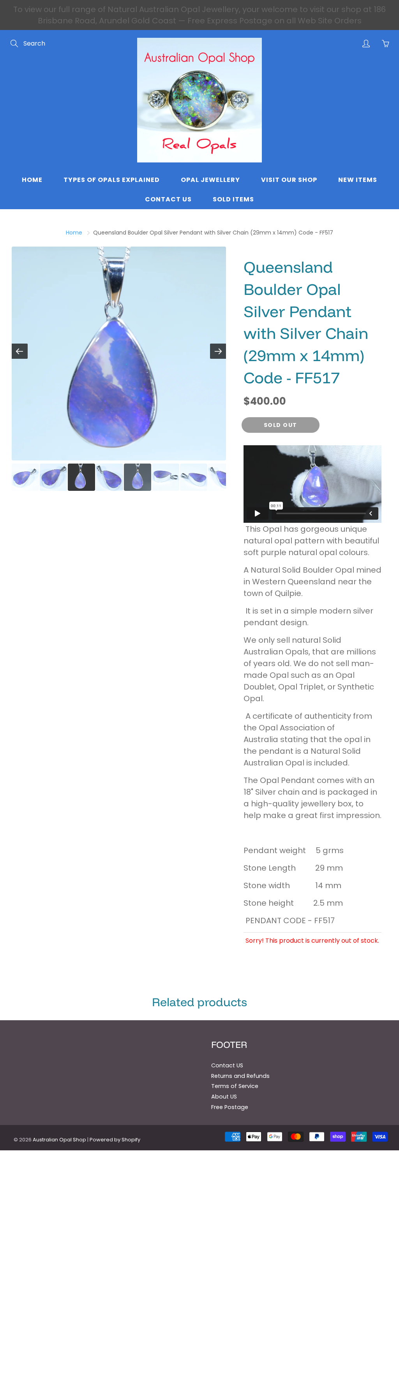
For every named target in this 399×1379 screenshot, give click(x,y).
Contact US (227, 1065)
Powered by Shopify (115, 1139)
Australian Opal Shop (59, 1139)
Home (32, 179)
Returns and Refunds (240, 1076)
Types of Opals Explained (112, 179)
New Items (357, 179)
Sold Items (233, 199)
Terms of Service (234, 1086)
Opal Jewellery (210, 179)
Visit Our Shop (289, 179)
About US (224, 1096)
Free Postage (229, 1107)
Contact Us (168, 199)
